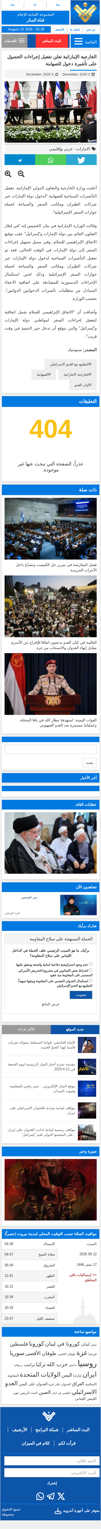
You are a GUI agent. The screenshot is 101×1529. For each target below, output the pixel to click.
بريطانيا (18, 1365)
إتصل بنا (75, 29)
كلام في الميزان (36, 1443)
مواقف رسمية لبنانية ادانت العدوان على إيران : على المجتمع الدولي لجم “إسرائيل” (41, 1132)
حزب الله (57, 1364)
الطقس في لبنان (61, 1392)
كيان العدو (82, 385)
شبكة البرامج (47, 1429)
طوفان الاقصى (66, 1354)
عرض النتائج (51, 1004)
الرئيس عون (21, 1392)
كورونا (36, 1343)
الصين (45, 1392)
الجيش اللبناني (86, 1399)
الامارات (83, 148)
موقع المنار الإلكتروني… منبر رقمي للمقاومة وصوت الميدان (42, 1088)
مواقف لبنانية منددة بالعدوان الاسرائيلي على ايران (42, 1110)
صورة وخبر (88, 1151)
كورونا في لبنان (62, 1344)
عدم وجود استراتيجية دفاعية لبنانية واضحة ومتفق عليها (52, 964)
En (13, 5)
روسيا (87, 1363)
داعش (73, 1365)
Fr (35, 5)
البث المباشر (51, 41)
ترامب (29, 1364)
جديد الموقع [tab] (75, 1029)
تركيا (41, 1364)
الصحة (34, 1392)
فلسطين (19, 1344)
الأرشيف (59, 29)
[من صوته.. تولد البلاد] (51, 1190)
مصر (94, 1344)
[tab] (50, 939)
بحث (89, 762)
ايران (89, 1374)
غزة (82, 1352)
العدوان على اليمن (33, 1384)
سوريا (17, 1353)
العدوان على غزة (60, 1384)
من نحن (90, 29)
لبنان (85, 1344)
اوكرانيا (77, 1375)
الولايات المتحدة (40, 1374)
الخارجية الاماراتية (76, 374)
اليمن (67, 1375)
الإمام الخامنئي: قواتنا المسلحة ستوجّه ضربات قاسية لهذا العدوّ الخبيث (41, 1045)
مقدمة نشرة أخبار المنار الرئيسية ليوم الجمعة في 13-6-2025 (41, 1066)
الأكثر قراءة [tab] (26, 1029)
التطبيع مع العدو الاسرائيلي (69, 364)
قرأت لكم (67, 1443)
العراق (78, 1383)
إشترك (52, 1483)
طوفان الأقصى (40, 1353)
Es (58, 5)
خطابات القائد (86, 804)
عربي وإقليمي (61, 148)
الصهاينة (43, 374)
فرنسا (92, 1354)
